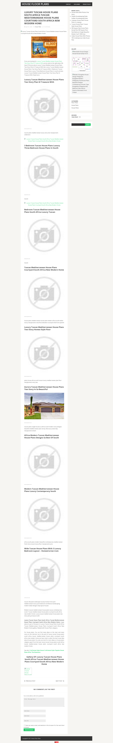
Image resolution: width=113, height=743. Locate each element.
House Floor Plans (36, 738)
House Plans (38, 27)
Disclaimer (77, 4)
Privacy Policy (87, 4)
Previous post (30, 681)
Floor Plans (74, 103)
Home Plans (74, 105)
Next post (59, 681)
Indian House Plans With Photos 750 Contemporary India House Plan (80, 38)
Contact (68, 4)
